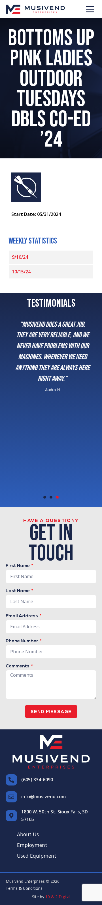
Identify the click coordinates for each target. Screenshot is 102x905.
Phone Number (22, 641)
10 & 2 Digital (57, 896)
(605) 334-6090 (37, 779)
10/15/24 (21, 272)
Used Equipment (36, 855)
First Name (18, 566)
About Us (28, 834)
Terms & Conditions (24, 888)
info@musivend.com (43, 796)
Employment (32, 845)
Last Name (18, 591)
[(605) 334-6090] (11, 779)
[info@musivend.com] (11, 796)
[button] (90, 9)
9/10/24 (20, 257)
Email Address (22, 616)
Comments (18, 666)
